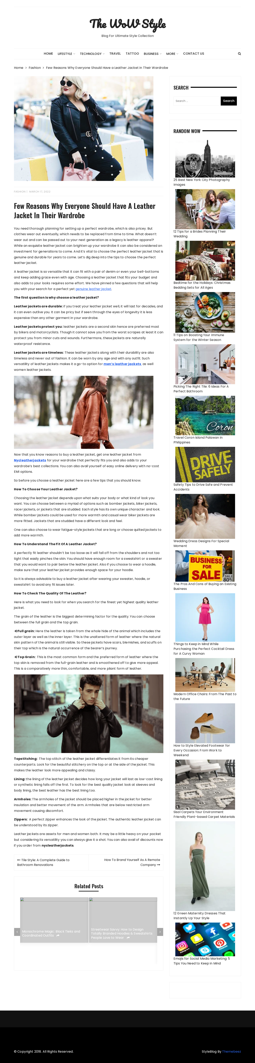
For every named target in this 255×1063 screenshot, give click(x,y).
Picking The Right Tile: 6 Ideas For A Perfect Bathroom (201, 389)
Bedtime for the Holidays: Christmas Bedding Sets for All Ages (202, 285)
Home (48, 53)
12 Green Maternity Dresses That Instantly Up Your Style (200, 915)
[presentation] (17, 932)
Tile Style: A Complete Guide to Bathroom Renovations (43, 862)
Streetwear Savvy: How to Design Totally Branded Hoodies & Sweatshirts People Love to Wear (122, 933)
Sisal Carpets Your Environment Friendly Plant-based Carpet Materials (204, 814)
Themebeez (231, 1051)
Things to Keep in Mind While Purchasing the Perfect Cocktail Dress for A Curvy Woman (204, 649)
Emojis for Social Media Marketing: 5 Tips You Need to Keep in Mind (202, 961)
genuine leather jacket (93, 289)
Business (151, 53)
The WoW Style (127, 23)
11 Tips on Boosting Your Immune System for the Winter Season (199, 337)
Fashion (20, 191)
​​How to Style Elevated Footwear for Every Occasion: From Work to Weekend (202, 750)
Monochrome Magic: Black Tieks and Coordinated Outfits (51, 934)
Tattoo (132, 53)
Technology (91, 53)
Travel (115, 53)
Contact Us (193, 53)
